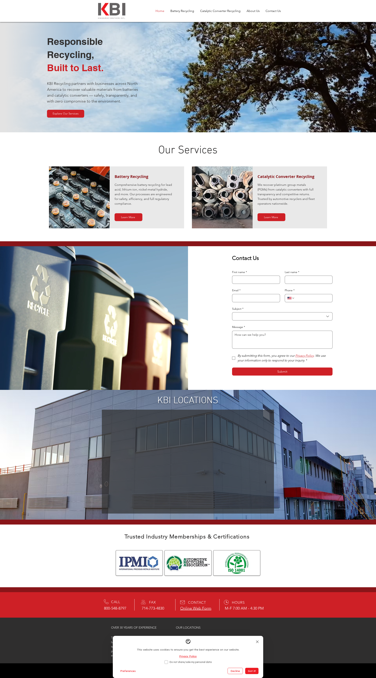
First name (239, 272)
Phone (290, 290)
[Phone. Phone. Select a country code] (291, 298)
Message (238, 327)
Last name (292, 272)
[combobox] (282, 316)
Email (236, 290)
